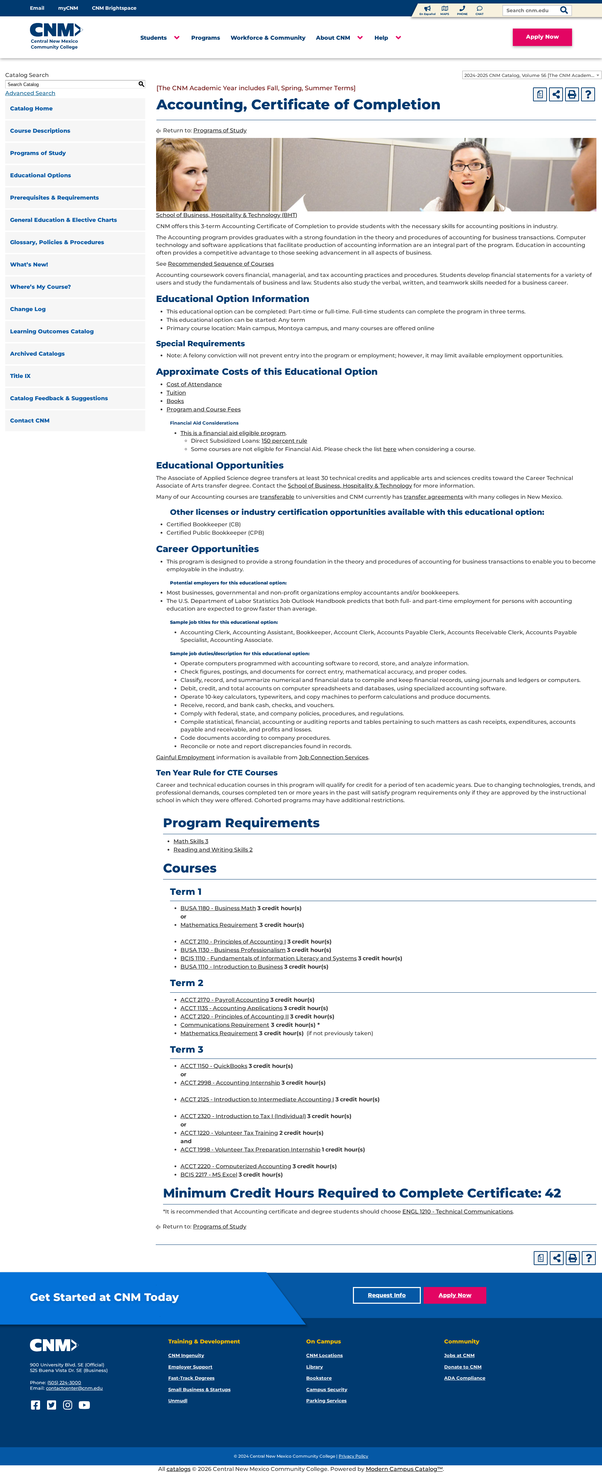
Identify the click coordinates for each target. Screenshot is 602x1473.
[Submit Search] (564, 11)
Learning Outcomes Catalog (52, 331)
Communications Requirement (224, 1025)
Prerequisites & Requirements (54, 197)
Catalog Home (31, 108)
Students (153, 37)
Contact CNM (29, 420)
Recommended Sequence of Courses (221, 264)
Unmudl (177, 1400)
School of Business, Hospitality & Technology (350, 485)
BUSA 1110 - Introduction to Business (231, 966)
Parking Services (326, 1400)
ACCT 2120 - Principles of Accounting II (234, 1016)
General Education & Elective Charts (63, 220)
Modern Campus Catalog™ (404, 1469)
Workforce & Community (268, 37)
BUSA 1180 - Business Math (218, 908)
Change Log (28, 309)
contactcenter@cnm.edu (74, 1388)
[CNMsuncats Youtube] (83, 1405)
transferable (277, 497)
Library (314, 1367)
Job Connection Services (333, 757)
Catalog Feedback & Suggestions (59, 398)
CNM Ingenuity (186, 1355)
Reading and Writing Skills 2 (213, 849)
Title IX (20, 376)
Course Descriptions (40, 130)
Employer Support (190, 1367)
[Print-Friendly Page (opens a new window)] (572, 94)
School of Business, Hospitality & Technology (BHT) (226, 215)
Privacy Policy (353, 1456)
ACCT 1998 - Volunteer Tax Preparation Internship (250, 1149)
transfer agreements (433, 497)
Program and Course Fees (204, 409)
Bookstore (319, 1378)
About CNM (333, 37)
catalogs (179, 1469)
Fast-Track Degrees (191, 1378)
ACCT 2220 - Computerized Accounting (235, 1166)
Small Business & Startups (199, 1389)
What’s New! (29, 264)
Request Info (387, 1295)
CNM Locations (324, 1355)
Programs (205, 37)
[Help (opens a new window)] (588, 94)
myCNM (68, 8)
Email (37, 8)
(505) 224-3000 (64, 1382)
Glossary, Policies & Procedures (57, 242)
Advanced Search (30, 93)
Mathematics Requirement (219, 925)
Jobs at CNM (459, 1355)
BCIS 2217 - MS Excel (208, 1174)
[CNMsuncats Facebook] (35, 1405)
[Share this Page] (556, 94)
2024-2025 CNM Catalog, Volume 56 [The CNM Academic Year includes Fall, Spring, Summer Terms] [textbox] (532, 75)
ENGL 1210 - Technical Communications (457, 1211)
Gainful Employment (185, 757)
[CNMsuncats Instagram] (67, 1405)
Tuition (176, 392)
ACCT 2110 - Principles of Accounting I (233, 941)
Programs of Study (38, 153)
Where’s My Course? (40, 287)
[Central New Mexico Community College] (70, 37)
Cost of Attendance (194, 384)
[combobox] (532, 75)
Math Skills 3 (190, 841)
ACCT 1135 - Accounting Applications (231, 1008)
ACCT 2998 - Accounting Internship (230, 1082)
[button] (176, 38)
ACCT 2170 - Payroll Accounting (224, 1000)
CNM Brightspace (114, 8)
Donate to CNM (462, 1367)
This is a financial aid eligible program (233, 433)
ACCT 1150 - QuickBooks (213, 1066)
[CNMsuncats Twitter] (51, 1405)
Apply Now (542, 36)
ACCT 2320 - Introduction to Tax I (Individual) (243, 1116)
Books (175, 401)
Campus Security (326, 1389)
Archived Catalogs (37, 353)
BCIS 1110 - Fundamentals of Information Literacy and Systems (268, 958)
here (389, 449)
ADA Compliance (464, 1378)
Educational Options (40, 175)
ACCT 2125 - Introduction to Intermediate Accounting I (257, 1099)
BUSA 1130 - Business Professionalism (233, 950)
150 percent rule (284, 440)
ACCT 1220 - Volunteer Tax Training (229, 1133)
